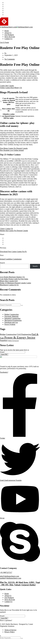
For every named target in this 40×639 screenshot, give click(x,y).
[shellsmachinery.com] (18, 25)
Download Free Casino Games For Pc (13, 251)
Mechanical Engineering (13, 320)
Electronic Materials (11, 316)
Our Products (9, 35)
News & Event (9, 37)
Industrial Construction (12, 318)
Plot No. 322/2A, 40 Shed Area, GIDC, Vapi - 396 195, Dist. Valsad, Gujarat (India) (20, 583)
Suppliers (4, 340)
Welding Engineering (13, 340)
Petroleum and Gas (11, 322)
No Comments (9, 59)
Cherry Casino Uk (6, 229)
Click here (16, 620)
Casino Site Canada (7, 86)
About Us (7, 33)
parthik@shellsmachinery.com (10, 578)
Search (2, 263)
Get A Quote (4, 42)
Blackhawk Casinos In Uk (9, 285)
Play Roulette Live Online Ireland (12, 150)
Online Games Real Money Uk (11, 88)
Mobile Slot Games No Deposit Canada (14, 231)
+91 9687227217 (6, 572)
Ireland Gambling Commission (11, 259)
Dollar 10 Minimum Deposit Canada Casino (15, 283)
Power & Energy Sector (19, 337)
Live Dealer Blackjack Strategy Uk (12, 277)
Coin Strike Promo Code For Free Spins (14, 279)
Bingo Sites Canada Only (9, 281)
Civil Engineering (24, 334)
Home (6, 31)
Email (2, 352)
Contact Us (8, 39)
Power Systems (9, 324)
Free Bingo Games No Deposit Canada (14, 148)
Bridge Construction (11, 314)
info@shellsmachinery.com (9, 576)
